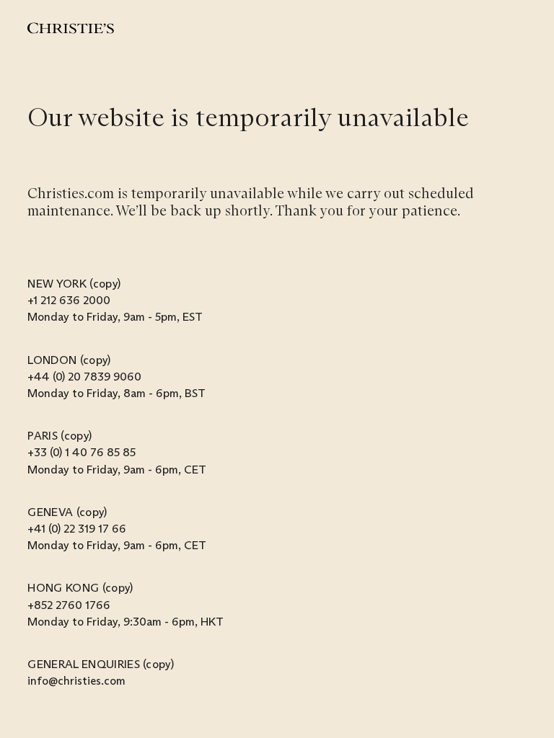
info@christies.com (76, 681)
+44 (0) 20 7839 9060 (84, 376)
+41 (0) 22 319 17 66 (76, 528)
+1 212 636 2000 (68, 300)
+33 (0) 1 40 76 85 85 (81, 452)
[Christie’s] (70, 28)
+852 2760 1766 (68, 605)
